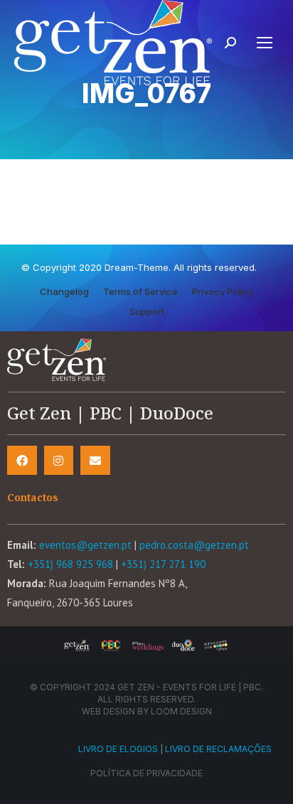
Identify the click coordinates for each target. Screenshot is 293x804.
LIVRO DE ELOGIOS (118, 749)
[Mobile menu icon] (264, 42)
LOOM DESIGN (181, 711)
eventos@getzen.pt (85, 545)
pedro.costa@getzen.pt (194, 545)
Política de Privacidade (146, 773)
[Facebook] (22, 461)
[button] (64, 292)
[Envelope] (95, 461)
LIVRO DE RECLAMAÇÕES (218, 749)
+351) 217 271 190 (163, 564)
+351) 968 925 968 (70, 564)
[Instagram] (59, 461)
